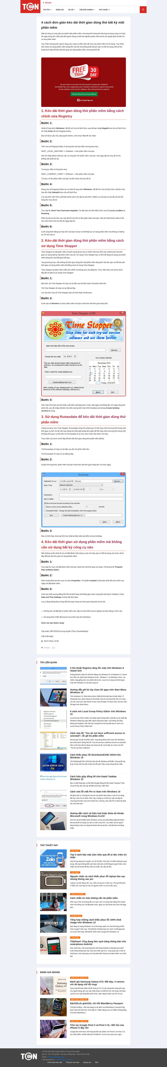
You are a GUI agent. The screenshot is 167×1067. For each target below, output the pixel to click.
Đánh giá (60, 10)
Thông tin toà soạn (72, 1062)
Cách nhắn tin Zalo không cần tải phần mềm (94, 898)
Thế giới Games (86, 10)
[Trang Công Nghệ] (28, 1056)
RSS (96, 1062)
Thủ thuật (103, 10)
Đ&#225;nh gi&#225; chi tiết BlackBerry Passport (96, 1003)
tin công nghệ (59, 1060)
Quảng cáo (87, 1062)
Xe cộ (70, 10)
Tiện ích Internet (77, 894)
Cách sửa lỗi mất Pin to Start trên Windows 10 (95, 791)
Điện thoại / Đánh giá (79, 977)
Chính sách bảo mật (54, 1062)
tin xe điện (69, 1060)
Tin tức (46, 10)
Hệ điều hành (76, 916)
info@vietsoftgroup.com (55, 1057)
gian (53, 648)
